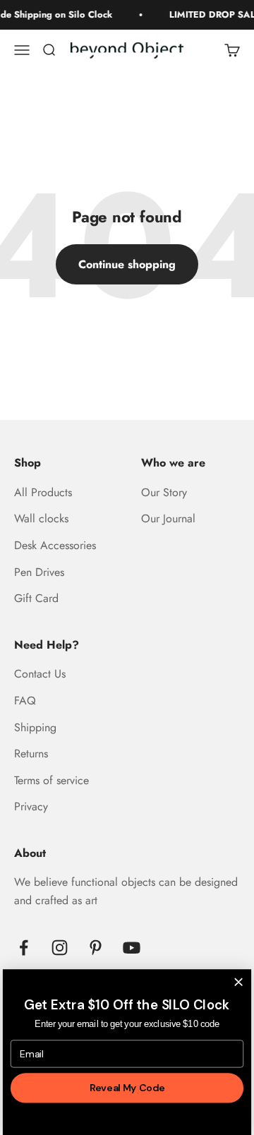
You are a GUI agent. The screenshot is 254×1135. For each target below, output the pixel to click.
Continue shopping (127, 264)
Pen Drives (39, 572)
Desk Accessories (55, 545)
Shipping (35, 727)
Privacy (31, 806)
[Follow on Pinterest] (95, 947)
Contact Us (40, 674)
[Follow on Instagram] (59, 947)
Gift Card (36, 598)
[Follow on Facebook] (23, 947)
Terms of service (51, 780)
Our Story (164, 492)
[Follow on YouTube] (131, 947)
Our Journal (168, 518)
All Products (43, 492)
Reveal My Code (127, 1088)
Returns (31, 753)
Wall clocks (41, 518)
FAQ (25, 700)
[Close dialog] (238, 981)
